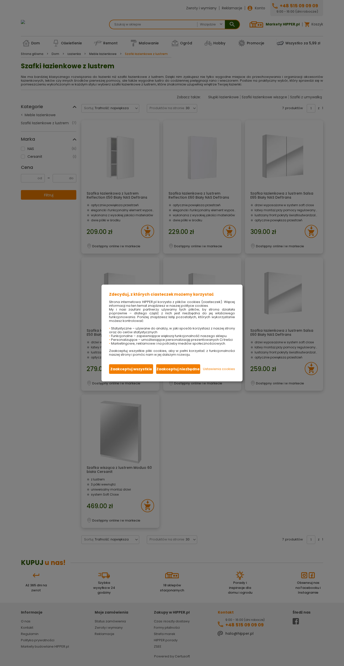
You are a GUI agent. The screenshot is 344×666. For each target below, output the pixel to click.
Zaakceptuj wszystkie (131, 369)
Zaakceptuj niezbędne (178, 369)
